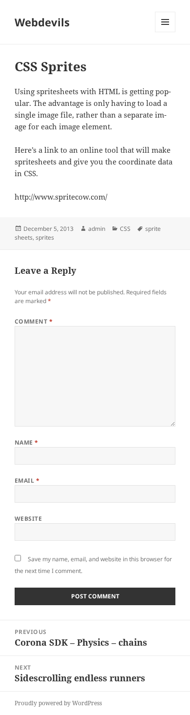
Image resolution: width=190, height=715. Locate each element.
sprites (45, 237)
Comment (34, 321)
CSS (125, 229)
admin (96, 229)
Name (26, 442)
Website (28, 518)
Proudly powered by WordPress (58, 703)
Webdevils (42, 22)
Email (27, 480)
